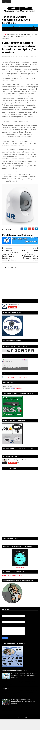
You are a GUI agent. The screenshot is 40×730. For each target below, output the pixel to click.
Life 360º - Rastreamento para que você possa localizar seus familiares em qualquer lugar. (23, 676)
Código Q (5, 689)
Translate (18, 389)
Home (4, 34)
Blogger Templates (28, 717)
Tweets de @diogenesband (12, 575)
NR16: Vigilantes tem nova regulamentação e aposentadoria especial (23, 702)
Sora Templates (17, 717)
